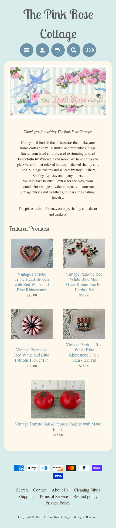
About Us (60, 490)
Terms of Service (53, 496)
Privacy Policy (58, 503)
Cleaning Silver (87, 490)
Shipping (26, 496)
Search (22, 490)
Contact (39, 490)
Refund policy (85, 496)
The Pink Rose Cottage (56, 517)
